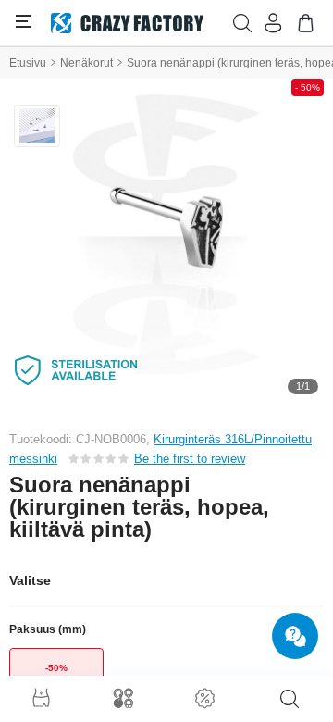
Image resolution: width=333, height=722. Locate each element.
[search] (289, 699)
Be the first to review (189, 459)
